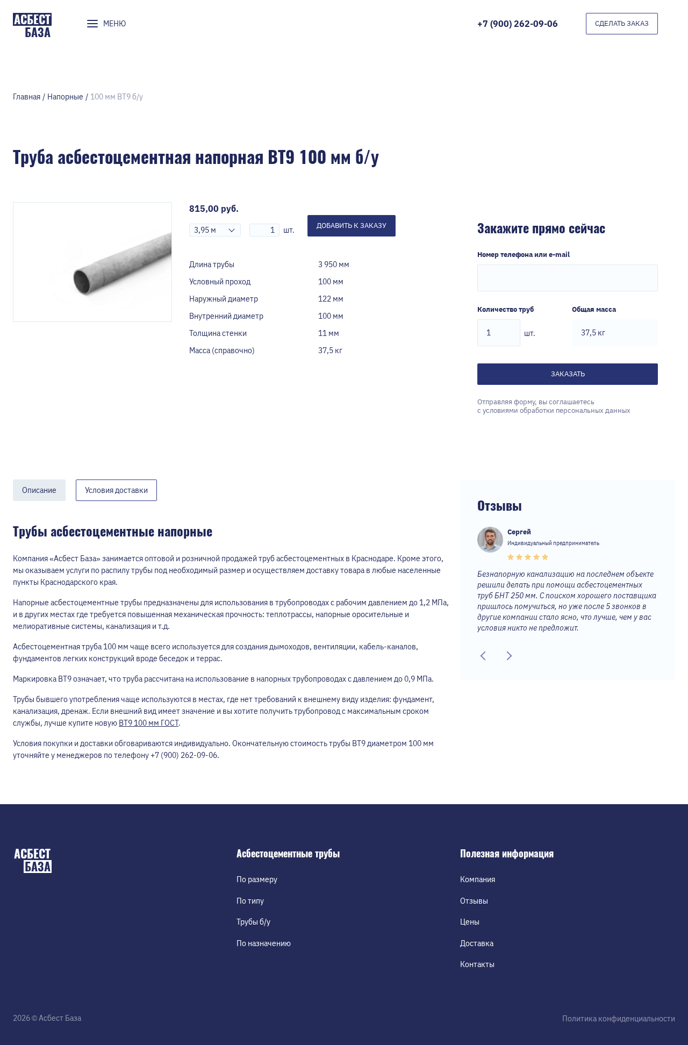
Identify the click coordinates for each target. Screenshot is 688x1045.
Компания (477, 879)
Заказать (568, 373)
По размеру (256, 879)
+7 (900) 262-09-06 (517, 23)
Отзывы (474, 901)
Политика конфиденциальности (618, 1018)
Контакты (477, 964)
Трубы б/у (253, 922)
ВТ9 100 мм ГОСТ (148, 723)
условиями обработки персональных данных (556, 410)
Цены (469, 922)
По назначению (263, 943)
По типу (250, 901)
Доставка (476, 943)
